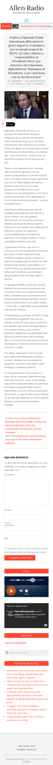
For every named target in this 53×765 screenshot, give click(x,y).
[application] (26, 615)
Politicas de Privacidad (14, 759)
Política (19, 83)
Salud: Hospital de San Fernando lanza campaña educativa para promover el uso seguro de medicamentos (27, 685)
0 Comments (38, 83)
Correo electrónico (7, 525)
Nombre (7, 511)
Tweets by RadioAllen (15, 642)
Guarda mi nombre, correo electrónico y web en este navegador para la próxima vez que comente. (26, 550)
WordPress (26, 761)
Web (6, 538)
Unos (36, 759)
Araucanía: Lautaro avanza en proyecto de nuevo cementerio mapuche (25, 439)
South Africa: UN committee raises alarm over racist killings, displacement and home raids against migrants (27, 674)
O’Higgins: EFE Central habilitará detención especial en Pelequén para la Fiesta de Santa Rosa (26, 709)
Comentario (7, 475)
